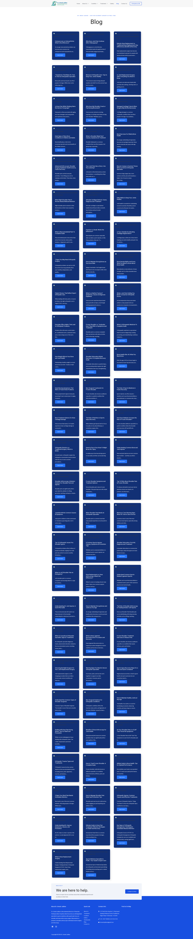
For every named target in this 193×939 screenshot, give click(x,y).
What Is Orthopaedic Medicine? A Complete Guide (127, 325)
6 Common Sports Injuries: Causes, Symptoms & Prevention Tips (96, 544)
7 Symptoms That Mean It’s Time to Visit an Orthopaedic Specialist (65, 76)
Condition (93, 3)
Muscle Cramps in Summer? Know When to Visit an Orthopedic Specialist (127, 167)
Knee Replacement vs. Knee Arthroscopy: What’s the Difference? (94, 576)
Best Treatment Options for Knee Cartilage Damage (65, 419)
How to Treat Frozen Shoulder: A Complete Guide (96, 764)
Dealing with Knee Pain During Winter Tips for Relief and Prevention (64, 731)
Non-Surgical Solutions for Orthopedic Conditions (94, 701)
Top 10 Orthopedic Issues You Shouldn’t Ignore (64, 543)
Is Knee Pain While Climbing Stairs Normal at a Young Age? (65, 107)
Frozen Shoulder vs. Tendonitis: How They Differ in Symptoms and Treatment (96, 326)
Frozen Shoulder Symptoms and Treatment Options (96, 482)
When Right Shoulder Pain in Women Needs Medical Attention (65, 201)
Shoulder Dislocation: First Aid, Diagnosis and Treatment (126, 543)
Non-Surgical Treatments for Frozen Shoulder (95, 389)
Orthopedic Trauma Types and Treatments (64, 762)
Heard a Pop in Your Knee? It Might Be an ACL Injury (96, 448)
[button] (88, 3)
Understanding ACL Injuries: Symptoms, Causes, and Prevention (63, 827)
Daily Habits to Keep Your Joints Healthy (126, 198)
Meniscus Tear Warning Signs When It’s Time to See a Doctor (126, 513)
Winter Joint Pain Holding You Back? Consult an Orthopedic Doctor (126, 294)
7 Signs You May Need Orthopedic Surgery (65, 260)
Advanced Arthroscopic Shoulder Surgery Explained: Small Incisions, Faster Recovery (65, 167)
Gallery (112, 3)
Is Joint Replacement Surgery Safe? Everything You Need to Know (126, 76)
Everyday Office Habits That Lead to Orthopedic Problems (65, 325)
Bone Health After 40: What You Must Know (126, 355)
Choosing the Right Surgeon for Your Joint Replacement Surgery (65, 669)
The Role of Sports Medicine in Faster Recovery (126, 389)
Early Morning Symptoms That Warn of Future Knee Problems (64, 389)
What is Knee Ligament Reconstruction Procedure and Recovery (95, 637)
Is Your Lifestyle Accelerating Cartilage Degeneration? (126, 233)
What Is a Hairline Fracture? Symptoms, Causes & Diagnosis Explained (95, 294)
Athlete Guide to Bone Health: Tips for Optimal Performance (127, 764)
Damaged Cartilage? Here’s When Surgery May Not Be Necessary (127, 107)
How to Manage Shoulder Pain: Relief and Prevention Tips (95, 796)
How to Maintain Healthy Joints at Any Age (127, 699)
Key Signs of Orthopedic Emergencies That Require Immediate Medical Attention (125, 827)
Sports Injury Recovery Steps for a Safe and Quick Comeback (127, 669)
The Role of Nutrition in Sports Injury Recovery (95, 419)
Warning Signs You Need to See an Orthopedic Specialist (96, 669)
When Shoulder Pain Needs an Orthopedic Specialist (95, 513)
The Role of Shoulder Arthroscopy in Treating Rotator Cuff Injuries (127, 607)
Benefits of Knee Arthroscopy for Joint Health (96, 730)
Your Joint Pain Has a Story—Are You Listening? (96, 167)
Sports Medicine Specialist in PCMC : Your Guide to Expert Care (96, 860)
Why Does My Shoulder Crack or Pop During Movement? (96, 107)
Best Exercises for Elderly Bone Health (126, 135)
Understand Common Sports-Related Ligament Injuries (126, 575)
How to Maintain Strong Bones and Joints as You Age (96, 607)
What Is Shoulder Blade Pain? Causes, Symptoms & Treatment (96, 137)
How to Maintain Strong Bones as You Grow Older (96, 262)
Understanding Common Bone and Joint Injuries (127, 448)
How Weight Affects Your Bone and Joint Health (64, 357)
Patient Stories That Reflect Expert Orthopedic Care (65, 294)
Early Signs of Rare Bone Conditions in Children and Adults (65, 137)
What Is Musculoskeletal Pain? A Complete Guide (65, 233)
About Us (84, 3)
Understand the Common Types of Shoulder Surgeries (65, 701)
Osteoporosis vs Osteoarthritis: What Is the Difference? (64, 42)
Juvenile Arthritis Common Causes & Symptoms (65, 513)
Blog (117, 3)
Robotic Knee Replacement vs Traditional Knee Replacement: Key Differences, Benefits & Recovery (127, 45)
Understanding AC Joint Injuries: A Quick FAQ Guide (65, 607)
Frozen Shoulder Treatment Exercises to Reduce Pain (125, 637)
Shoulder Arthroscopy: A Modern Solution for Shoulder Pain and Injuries (65, 483)
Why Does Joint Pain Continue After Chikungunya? (95, 42)
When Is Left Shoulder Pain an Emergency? (64, 573)
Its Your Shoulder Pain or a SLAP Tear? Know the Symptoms (127, 730)
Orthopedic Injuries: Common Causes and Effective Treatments (127, 796)
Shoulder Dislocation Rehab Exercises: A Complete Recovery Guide (96, 358)
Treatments (103, 3)
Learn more (60, 55)
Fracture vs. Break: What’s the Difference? (95, 231)
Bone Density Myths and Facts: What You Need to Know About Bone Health (126, 263)
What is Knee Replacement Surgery (63, 858)
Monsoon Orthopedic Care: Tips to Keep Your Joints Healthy (96, 76)
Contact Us (124, 3)
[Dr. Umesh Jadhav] (59, 3)
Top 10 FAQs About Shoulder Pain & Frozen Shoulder (127, 482)
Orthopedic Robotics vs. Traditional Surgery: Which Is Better (64, 449)
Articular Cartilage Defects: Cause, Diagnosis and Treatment (96, 201)
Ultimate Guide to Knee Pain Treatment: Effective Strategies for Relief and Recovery (95, 827)
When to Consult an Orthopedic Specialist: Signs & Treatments (64, 637)
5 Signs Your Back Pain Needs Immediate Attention (64, 796)
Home (78, 3)
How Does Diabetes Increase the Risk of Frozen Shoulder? (127, 419)
